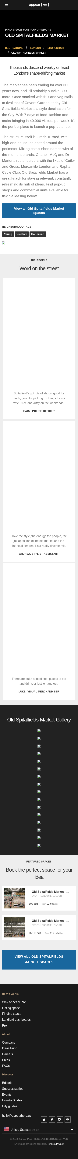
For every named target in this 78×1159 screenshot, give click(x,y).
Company (8, 1042)
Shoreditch (56, 48)
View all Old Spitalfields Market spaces (39, 210)
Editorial (7, 1082)
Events (6, 1094)
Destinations (14, 48)
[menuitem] (14, 48)
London (35, 48)
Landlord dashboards (16, 1019)
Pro (4, 1025)
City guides (9, 1106)
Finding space (11, 1013)
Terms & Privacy (55, 1144)
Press (6, 1060)
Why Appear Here (14, 1002)
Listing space (11, 1008)
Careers (7, 1054)
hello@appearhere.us (16, 1115)
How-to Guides (12, 1100)
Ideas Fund (9, 1048)
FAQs (6, 1065)
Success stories (12, 1088)
